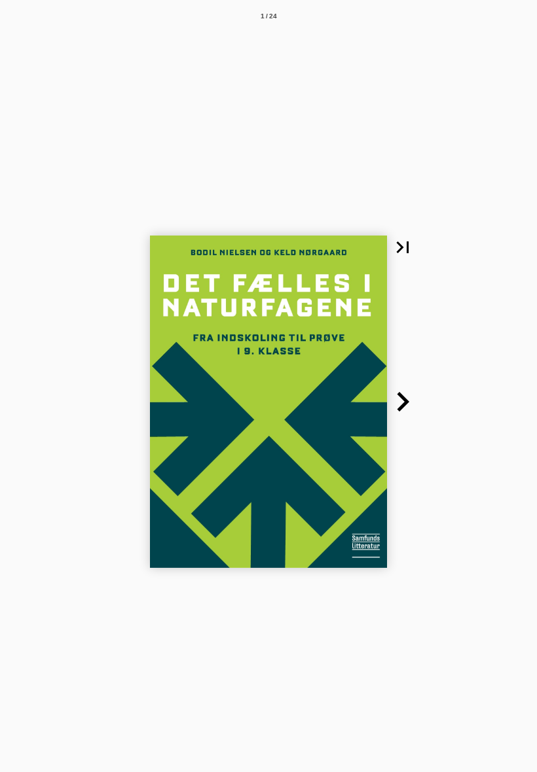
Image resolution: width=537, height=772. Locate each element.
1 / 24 (269, 16)
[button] (402, 247)
